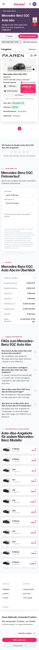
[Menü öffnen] (3, 4)
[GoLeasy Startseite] (19, 4)
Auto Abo (27, 593)
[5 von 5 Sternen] (27, 152)
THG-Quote (27, 598)
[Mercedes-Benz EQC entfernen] (20, 42)
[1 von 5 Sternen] (11, 152)
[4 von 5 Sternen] (23, 152)
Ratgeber (6, 589)
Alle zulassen (19, 640)
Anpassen (18, 645)
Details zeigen (25, 633)
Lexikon (6, 593)
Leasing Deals (28, 589)
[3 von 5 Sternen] (19, 152)
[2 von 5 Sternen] (15, 152)
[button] (35, 55)
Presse (5, 598)
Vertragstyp (9, 199)
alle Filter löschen (30, 42)
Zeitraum (7, 191)
